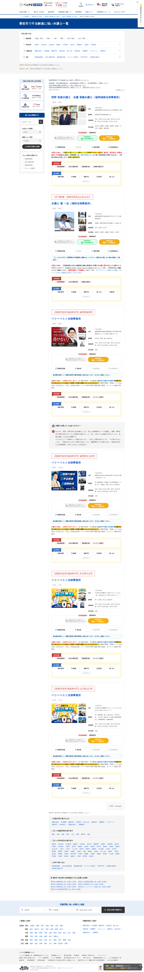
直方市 (74, 846)
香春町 (54, 851)
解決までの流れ (39, 12)
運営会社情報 (67, 955)
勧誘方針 (21, 960)
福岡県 (54, 102)
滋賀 (45, 936)
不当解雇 (46, 51)
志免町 (93, 854)
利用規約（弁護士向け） (89, 955)
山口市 (60, 700)
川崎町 (73, 851)
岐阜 (36, 932)
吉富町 (110, 851)
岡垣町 (66, 856)
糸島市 (66, 854)
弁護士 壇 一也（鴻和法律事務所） (72, 203)
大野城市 (93, 44)
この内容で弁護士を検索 (32, 146)
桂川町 (91, 856)
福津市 (93, 846)
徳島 (55, 940)
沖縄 (88, 834)
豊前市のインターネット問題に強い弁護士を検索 (94, 886)
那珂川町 (73, 854)
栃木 (61, 929)
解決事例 (51, 12)
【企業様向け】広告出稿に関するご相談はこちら (61, 960)
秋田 (51, 925)
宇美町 (80, 854)
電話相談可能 (61, 57)
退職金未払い (72, 824)
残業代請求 (38, 51)
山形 (56, 925)
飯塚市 (58, 44)
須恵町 (99, 854)
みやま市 (54, 849)
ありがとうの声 (119, 12)
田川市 (99, 846)
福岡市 (37, 44)
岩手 (42, 925)
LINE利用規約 (74, 83)
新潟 (55, 932)
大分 (72, 834)
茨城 (51, 929)
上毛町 (116, 851)
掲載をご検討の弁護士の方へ (27, 958)
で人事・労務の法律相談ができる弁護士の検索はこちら (40, 69)
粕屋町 (60, 854)
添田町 (60, 851)
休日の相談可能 (50, 57)
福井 (74, 932)
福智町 (90, 851)
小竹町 (79, 856)
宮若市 (81, 849)
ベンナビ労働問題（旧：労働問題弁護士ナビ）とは (33, 955)
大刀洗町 (101, 849)
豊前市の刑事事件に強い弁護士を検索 (90, 884)
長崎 (63, 834)
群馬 (56, 929)
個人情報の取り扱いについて (72, 958)
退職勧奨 (81, 824)
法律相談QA (114, 147)
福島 (61, 925)
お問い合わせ (87, 958)
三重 (45, 932)
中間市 (111, 846)
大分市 (60, 585)
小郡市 (68, 846)
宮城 (47, 925)
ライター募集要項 (56, 958)
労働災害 (77, 51)
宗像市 (86, 44)
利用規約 (52, 83)
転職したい (89, 12)
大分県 (54, 585)
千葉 (47, 929)
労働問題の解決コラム (99, 958)
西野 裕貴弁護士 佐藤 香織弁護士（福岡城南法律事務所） (86, 97)
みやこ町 (103, 851)
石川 (69, 932)
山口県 (54, 700)
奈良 (50, 936)
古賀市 (86, 846)
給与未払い (62, 824)
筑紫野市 (79, 44)
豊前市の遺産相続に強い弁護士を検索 (63, 884)
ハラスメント (94, 51)
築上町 (54, 854)
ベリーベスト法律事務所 (66, 318)
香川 (59, 940)
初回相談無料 (39, 57)
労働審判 (85, 51)
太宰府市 (61, 846)
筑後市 (105, 846)
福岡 (53, 834)
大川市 (68, 849)
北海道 (32, 925)
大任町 (79, 851)
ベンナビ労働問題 (24, 16)
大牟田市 (65, 44)
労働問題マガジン (56, 955)
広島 (45, 940)
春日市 (72, 44)
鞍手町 (85, 856)
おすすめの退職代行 (112, 960)
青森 (37, 925)
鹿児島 (83, 834)
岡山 (40, 940)
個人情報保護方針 (62, 83)
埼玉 (42, 929)
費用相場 (78, 12)
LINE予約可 (84, 57)
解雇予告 (54, 51)
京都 (40, 936)
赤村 (84, 851)
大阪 (31, 936)
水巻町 (60, 856)
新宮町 (105, 854)
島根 (36, 940)
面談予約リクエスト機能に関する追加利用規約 (91, 960)
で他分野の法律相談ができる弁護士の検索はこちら (38, 65)
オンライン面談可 (72, 57)
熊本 (67, 834)
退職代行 (103, 51)
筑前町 (117, 854)
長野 (59, 932)
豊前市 (88, 849)
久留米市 (51, 44)
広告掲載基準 (31, 960)
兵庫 (36, 936)
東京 (31, 929)
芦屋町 (54, 856)
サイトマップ (102, 955)
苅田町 (96, 851)
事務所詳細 (61, 147)
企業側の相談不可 (57, 868)
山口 (50, 940)
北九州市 (43, 44)
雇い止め (69, 51)
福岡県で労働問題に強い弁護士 (52, 16)
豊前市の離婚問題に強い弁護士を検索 (63, 881)
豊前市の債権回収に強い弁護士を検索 (63, 886)
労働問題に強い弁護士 (37, 16)
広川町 (114, 849)
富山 (64, 932)
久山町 (111, 854)
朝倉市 (80, 846)
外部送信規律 (41, 960)
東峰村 (94, 849)
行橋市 (54, 846)
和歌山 (56, 936)
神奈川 (37, 929)
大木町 (108, 849)
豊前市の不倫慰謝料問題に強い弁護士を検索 (65, 889)
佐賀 (58, 834)
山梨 (50, 932)
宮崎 (77, 834)
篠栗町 (86, 854)
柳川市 (117, 844)
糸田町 (66, 851)
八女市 (61, 849)
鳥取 (31, 940)
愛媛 (64, 940)
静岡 (40, 932)
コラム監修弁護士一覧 (114, 958)
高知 (69, 940)
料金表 (79, 368)
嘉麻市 (117, 846)
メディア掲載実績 (43, 958)
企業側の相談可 (95, 57)
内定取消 (62, 51)
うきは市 (74, 849)
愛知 (31, 932)
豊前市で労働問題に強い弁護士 (69, 16)
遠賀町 (73, 856)
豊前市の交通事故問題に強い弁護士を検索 (92, 881)
